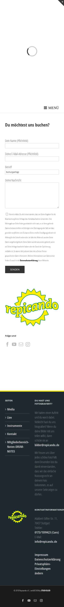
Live (9, 417)
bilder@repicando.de (47, 445)
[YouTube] (14, 344)
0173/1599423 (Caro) (47, 532)
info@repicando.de (46, 541)
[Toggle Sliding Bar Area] (61, 3)
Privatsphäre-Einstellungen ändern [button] (43, 568)
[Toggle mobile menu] (51, 108)
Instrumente (14, 426)
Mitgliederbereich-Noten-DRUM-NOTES (17, 446)
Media (11, 409)
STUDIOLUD (45, 590)
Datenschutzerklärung (29, 260)
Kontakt (12, 434)
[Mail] (21, 344)
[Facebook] (7, 344)
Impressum (41, 555)
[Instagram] (28, 344)
